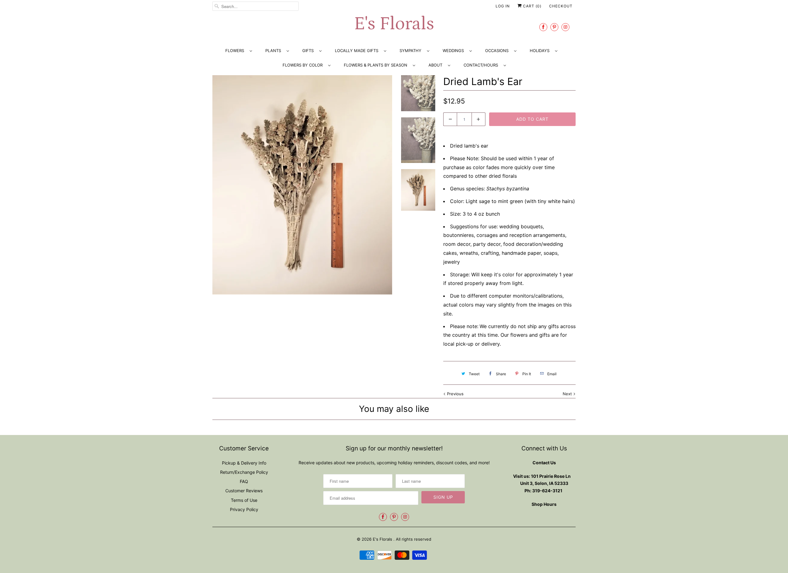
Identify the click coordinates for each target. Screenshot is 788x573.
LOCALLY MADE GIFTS (358, 50)
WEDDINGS (454, 50)
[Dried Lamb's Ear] (302, 185)
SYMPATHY (412, 50)
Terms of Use (244, 500)
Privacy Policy (244, 509)
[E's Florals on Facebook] (543, 27)
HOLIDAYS (541, 50)
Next (568, 393)
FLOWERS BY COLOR (304, 65)
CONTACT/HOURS (482, 65)
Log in (503, 6)
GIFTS (309, 50)
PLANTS (274, 50)
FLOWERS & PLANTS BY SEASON (377, 65)
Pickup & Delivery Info (244, 462)
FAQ (244, 481)
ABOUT (436, 65)
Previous (455, 393)
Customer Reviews (244, 490)
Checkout (561, 6)
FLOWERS (236, 50)
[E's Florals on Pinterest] (554, 27)
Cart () (531, 6)
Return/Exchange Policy (244, 472)
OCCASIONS (498, 50)
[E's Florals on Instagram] (565, 27)
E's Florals (394, 24)
